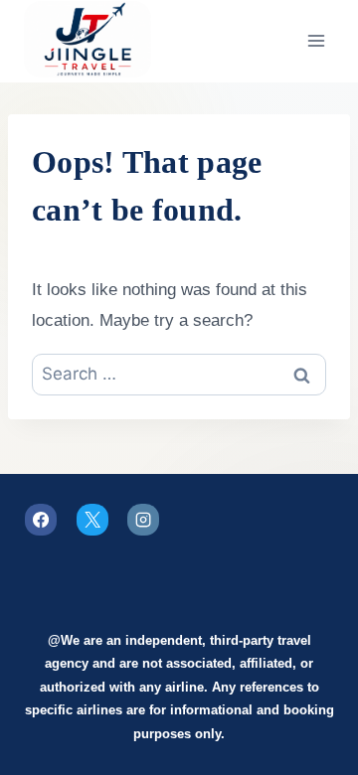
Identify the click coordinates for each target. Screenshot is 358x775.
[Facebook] (41, 520)
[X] (92, 520)
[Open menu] (315, 41)
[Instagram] (143, 520)
